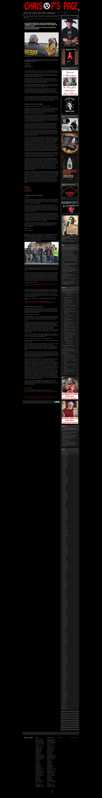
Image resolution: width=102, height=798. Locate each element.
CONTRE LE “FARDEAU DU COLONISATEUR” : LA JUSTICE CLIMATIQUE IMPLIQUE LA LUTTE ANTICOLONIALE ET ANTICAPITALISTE (69, 254)
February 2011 (64, 708)
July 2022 (64, 502)
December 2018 (65, 565)
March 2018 (64, 579)
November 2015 (65, 622)
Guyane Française (67, 309)
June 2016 (64, 611)
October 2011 (64, 697)
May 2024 (64, 472)
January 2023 (64, 494)
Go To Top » (76, 733)
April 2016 (64, 614)
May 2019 (64, 557)
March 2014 (64, 652)
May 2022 (64, 505)
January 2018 (64, 583)
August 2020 (64, 537)
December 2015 (65, 621)
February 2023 (64, 492)
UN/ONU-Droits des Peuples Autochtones (31, 28)
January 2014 (64, 656)
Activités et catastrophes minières (69, 292)
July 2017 (64, 591)
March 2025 (64, 457)
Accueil (25, 13)
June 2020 (64, 540)
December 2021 (65, 513)
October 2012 (64, 679)
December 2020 (65, 530)
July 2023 (64, 484)
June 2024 (64, 470)
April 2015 (64, 632)
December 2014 (65, 638)
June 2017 (64, 592)
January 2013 (64, 675)
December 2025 (65, 453)
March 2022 (64, 508)
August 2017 (64, 589)
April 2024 (64, 473)
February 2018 (64, 581)
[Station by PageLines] (52, 792)
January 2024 (64, 476)
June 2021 (64, 521)
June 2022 (64, 503)
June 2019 (64, 556)
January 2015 (64, 637)
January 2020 (64, 548)
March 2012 (64, 689)
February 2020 (64, 546)
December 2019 (65, 549)
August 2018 (64, 572)
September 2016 (65, 606)
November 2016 (65, 603)
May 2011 (64, 705)
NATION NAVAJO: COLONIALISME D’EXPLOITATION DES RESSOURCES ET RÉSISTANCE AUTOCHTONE (69, 270)
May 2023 (64, 487)
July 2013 (64, 665)
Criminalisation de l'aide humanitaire (70, 364)
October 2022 (64, 499)
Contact (44, 13)
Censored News (27, 64)
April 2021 (64, 524)
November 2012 (65, 678)
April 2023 (64, 489)
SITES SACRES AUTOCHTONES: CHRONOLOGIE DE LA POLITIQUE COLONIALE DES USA (68, 283)
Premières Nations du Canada (69, 332)
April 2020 (64, 543)
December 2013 (65, 657)
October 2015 (64, 624)
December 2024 (65, 462)
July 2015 (64, 627)
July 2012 (64, 682)
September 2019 (65, 552)
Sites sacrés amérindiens (43, 27)
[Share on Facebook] (55, 402)
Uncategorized (64, 373)
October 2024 (64, 465)
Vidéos (39, 13)
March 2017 (64, 597)
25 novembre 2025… (65, 440)
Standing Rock (45, 397)
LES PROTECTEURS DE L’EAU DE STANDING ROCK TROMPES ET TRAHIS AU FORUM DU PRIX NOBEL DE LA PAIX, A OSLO (40, 25)
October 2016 (64, 605)
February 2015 (64, 635)
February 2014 (64, 654)
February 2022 (64, 510)
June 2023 (64, 486)
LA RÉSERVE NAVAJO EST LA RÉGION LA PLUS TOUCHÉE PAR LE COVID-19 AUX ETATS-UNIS (69, 264)
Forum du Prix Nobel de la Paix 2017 (41, 396)
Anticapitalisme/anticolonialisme (69, 355)
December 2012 (65, 676)
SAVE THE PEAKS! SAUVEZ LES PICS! (70, 334)
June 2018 (64, 575)
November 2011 (65, 695)
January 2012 (64, 692)
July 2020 (64, 538)
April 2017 (64, 595)
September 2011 (65, 698)
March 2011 (64, 706)
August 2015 (64, 625)
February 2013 (64, 673)
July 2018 (64, 573)
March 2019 (64, 560)
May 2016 (64, 613)
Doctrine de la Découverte (68, 302)
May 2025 (64, 456)
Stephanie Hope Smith (51, 397)
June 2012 (64, 684)
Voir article (63, 198)
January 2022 (64, 511)
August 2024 (64, 467)
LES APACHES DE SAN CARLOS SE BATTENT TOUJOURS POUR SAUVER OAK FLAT (69, 429)
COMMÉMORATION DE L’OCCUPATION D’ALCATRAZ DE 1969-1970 (69, 433)
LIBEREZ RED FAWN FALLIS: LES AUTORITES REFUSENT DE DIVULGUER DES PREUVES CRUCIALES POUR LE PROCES (41, 17)
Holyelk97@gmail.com (28, 188)
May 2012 (64, 686)
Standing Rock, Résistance (51, 27)
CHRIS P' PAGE (28, 737)
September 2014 (65, 643)
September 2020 (65, 535)
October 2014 (64, 641)
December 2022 (65, 495)
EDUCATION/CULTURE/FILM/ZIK (68, 349)
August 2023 (64, 483)
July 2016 (64, 610)
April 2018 (64, 578)
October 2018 (64, 568)
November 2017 (65, 586)
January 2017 (64, 600)
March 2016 (64, 616)
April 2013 (64, 670)
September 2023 (65, 481)
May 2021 (64, 522)
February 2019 (64, 562)
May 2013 (64, 668)
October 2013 (64, 660)
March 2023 (64, 491)
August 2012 (64, 681)
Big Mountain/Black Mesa (68, 300)
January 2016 (64, 619)
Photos (34, 13)
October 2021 (64, 516)
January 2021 (64, 529)
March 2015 (64, 633)
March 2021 (64, 525)
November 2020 (65, 532)
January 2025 (64, 461)
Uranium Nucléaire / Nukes (68, 340)
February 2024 (64, 475)
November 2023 (65, 480)
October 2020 (64, 533)
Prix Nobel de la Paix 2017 (49, 396)
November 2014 (65, 640)
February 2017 (64, 598)
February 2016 (64, 618)
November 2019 (65, 551)
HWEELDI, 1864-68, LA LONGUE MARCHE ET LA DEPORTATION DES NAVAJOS (69, 258)
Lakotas (37, 27)
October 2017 (64, 587)
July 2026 (64, 451)
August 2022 (64, 500)
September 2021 (65, 518)
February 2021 (64, 527)
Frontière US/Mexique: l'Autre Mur (69, 308)
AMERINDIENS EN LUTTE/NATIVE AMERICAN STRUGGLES (68, 290)
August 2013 (64, 663)
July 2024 (64, 468)
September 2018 (65, 570)
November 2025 (65, 454)
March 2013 (64, 671)
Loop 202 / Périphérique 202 (68, 319)
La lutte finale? (66, 365)
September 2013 (65, 662)
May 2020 (64, 541)
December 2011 (65, 694)
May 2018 (64, 576)
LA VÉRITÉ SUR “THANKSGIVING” (68, 267)
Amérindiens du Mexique (68, 297)
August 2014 (64, 644)
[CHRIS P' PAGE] (51, 10)
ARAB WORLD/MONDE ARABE (67, 345)
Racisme (65, 367)
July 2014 (64, 646)
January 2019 (64, 564)
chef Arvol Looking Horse (31, 396)
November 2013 (65, 659)
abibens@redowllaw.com (28, 191)
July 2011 (64, 702)
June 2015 (64, 629)
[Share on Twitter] (57, 402)
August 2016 (64, 608)
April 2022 (64, 507)
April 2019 (64, 559)
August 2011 (64, 700)
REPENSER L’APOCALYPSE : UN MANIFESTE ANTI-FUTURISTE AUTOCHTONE (68, 276)
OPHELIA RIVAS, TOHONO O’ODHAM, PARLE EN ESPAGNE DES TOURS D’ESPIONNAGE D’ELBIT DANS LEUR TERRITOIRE (69, 443)
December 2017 (65, 584)
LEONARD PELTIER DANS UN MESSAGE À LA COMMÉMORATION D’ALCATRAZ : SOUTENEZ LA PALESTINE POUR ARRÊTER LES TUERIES (69, 437)
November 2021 (65, 514)
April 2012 (64, 687)
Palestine (65, 347)
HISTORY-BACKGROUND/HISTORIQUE (69, 350)
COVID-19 (65, 362)
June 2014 (64, 648)
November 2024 (65, 464)
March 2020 (64, 545)
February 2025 (64, 459)
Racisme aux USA (67, 369)
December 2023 (65, 478)
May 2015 (64, 630)
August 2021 (64, 519)
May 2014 (64, 649)
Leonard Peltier (66, 317)
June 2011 (64, 703)
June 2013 (64, 667)
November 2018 (65, 567)
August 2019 (64, 554)
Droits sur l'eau (33, 27)
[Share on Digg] (58, 402)
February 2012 (64, 690)
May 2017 (64, 594)
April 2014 (64, 651)
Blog (30, 13)
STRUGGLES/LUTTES (66, 353)
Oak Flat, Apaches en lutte (68, 322)
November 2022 (65, 497)
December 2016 (65, 602)
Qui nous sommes (51, 13)
